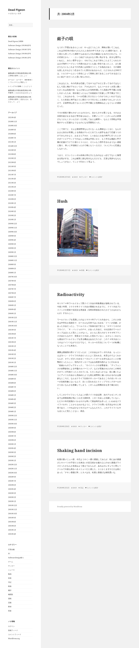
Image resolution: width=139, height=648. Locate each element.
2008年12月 (12, 256)
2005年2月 (12, 358)
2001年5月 (12, 530)
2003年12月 (12, 415)
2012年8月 (12, 162)
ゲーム (10, 562)
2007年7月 (12, 289)
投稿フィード (13, 630)
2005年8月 (12, 334)
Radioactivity (70, 294)
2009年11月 (12, 228)
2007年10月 (12, 277)
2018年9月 (12, 130)
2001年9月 (12, 518)
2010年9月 (12, 191)
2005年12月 (12, 317)
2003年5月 (12, 444)
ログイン (11, 626)
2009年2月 (12, 248)
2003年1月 (12, 460)
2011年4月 (12, 179)
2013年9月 (12, 150)
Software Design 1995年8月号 (19, 45)
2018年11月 (12, 121)
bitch (76, 177)
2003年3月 (12, 452)
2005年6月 (12, 342)
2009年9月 (12, 236)
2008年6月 (12, 268)
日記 (9, 582)
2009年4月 (12, 240)
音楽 (9, 611)
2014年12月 (12, 146)
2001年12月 (12, 505)
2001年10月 (12, 513)
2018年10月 (12, 125)
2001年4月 (12, 534)
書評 (9, 590)
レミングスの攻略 (14, 86)
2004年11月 (12, 370)
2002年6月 (12, 485)
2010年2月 (12, 215)
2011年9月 (12, 166)
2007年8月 (12, 285)
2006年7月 (12, 297)
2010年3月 (12, 211)
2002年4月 (12, 489)
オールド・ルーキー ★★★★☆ (20, 80)
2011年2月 (12, 187)
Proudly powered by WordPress (69, 506)
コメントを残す (96, 177)
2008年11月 (12, 260)
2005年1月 (12, 362)
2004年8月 (12, 383)
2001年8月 (12, 522)
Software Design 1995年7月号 (19, 49)
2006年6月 (12, 301)
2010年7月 (12, 195)
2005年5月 (12, 346)
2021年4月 (12, 117)
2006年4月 (12, 309)
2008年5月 (12, 272)
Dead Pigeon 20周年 (15, 41)
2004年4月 (12, 399)
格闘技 (10, 594)
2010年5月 (12, 203)
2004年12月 (12, 366)
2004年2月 (12, 407)
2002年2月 (12, 497)
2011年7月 (12, 174)
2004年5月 (12, 395)
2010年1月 (12, 219)
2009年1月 (12, 252)
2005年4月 (12, 350)
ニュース (11, 570)
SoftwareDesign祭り (16, 558)
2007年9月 (12, 281)
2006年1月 (12, 313)
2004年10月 (12, 375)
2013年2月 (12, 158)
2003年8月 (12, 432)
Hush (62, 201)
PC (9, 553)
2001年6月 (12, 526)
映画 (9, 586)
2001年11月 (12, 509)
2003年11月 (12, 419)
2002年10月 (12, 473)
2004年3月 (12, 403)
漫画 (9, 598)
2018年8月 (12, 134)
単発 (9, 578)
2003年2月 (12, 456)
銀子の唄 (65, 38)
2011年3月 (12, 183)
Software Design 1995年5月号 (19, 58)
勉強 (9, 574)
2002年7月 (12, 481)
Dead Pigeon (16, 10)
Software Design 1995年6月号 (19, 53)
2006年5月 (12, 305)
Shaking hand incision (79, 450)
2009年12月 (12, 223)
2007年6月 (12, 293)
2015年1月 (12, 142)
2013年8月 (12, 154)
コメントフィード (14, 634)
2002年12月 (12, 464)
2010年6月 (12, 199)
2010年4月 (12, 207)
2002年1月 (12, 501)
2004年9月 (12, 379)
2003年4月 (12, 448)
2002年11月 (12, 468)
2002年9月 (12, 477)
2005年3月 (12, 354)
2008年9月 (12, 264)
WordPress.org (14, 638)
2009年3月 (12, 244)
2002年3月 (12, 493)
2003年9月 (12, 428)
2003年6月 (12, 440)
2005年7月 (12, 338)
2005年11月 (12, 321)
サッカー (11, 566)
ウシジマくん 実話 (17, 82)
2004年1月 (12, 411)
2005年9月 (12, 330)
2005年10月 (12, 326)
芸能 (9, 602)
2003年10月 (12, 424)
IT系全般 (11, 549)
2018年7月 (12, 138)
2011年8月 (12, 170)
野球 (9, 607)
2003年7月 (12, 436)
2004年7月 (12, 387)
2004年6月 (12, 391)
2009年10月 (12, 232)
